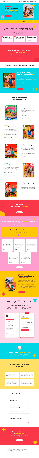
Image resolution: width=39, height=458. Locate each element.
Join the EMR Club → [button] (8, 15)
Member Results (24, 1)
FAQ (30, 1)
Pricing (28, 1)
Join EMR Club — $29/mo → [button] (10, 335)
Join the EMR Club (34, 1)
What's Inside (20, 1)
